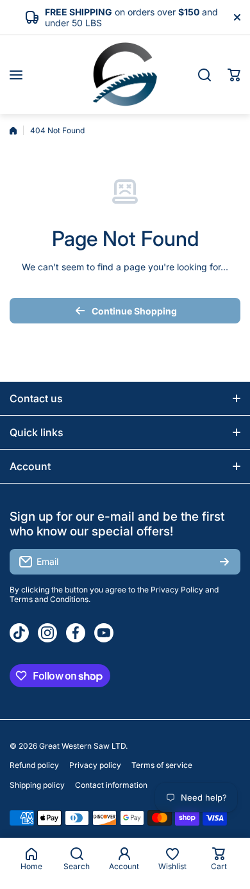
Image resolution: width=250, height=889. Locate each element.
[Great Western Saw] (125, 74)
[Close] (237, 17)
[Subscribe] (224, 562)
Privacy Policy (177, 589)
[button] (234, 75)
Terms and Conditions (49, 599)
